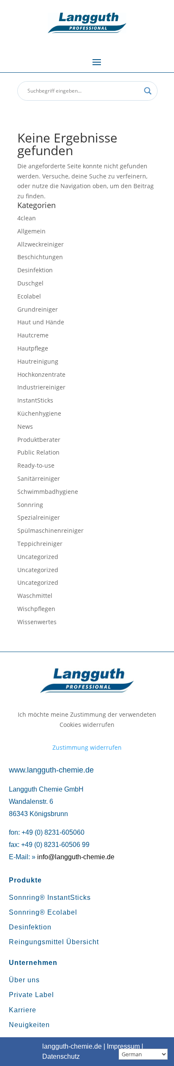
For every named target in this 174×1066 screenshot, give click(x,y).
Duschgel (30, 283)
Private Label (31, 994)
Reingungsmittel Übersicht (54, 941)
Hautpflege (32, 348)
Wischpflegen (36, 609)
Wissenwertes (37, 622)
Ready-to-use (35, 465)
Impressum (123, 1046)
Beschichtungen (40, 257)
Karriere (22, 1010)
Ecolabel (29, 296)
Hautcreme (33, 335)
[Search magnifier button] (148, 91)
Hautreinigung (37, 361)
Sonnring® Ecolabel (43, 912)
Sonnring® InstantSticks (50, 897)
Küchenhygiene (39, 413)
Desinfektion (35, 270)
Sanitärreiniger (38, 478)
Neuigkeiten (29, 1024)
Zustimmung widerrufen (87, 747)
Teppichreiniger (40, 544)
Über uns (24, 980)
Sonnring (30, 505)
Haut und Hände (40, 322)
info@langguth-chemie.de (75, 856)
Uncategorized (37, 557)
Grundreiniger (37, 309)
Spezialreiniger (38, 517)
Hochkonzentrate (41, 374)
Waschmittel (34, 596)
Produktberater (38, 440)
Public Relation (38, 452)
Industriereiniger (41, 387)
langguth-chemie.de (72, 1046)
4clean (26, 218)
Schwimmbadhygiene (47, 492)
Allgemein (31, 231)
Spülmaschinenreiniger (50, 530)
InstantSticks (35, 400)
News (25, 426)
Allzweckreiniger (40, 244)
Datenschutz (61, 1056)
